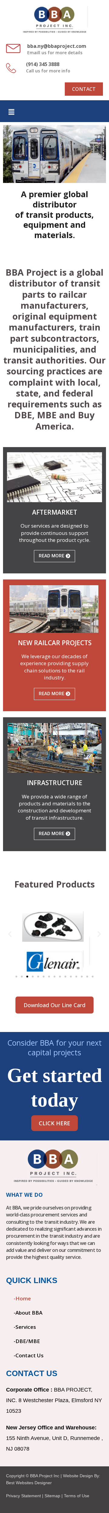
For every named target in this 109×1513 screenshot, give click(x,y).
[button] (11, 112)
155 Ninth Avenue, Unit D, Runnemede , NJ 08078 (54, 1438)
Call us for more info (48, 71)
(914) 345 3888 (42, 64)
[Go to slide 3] (27, 976)
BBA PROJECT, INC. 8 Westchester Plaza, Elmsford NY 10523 (54, 1400)
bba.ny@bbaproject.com (56, 46)
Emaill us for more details (54, 52)
